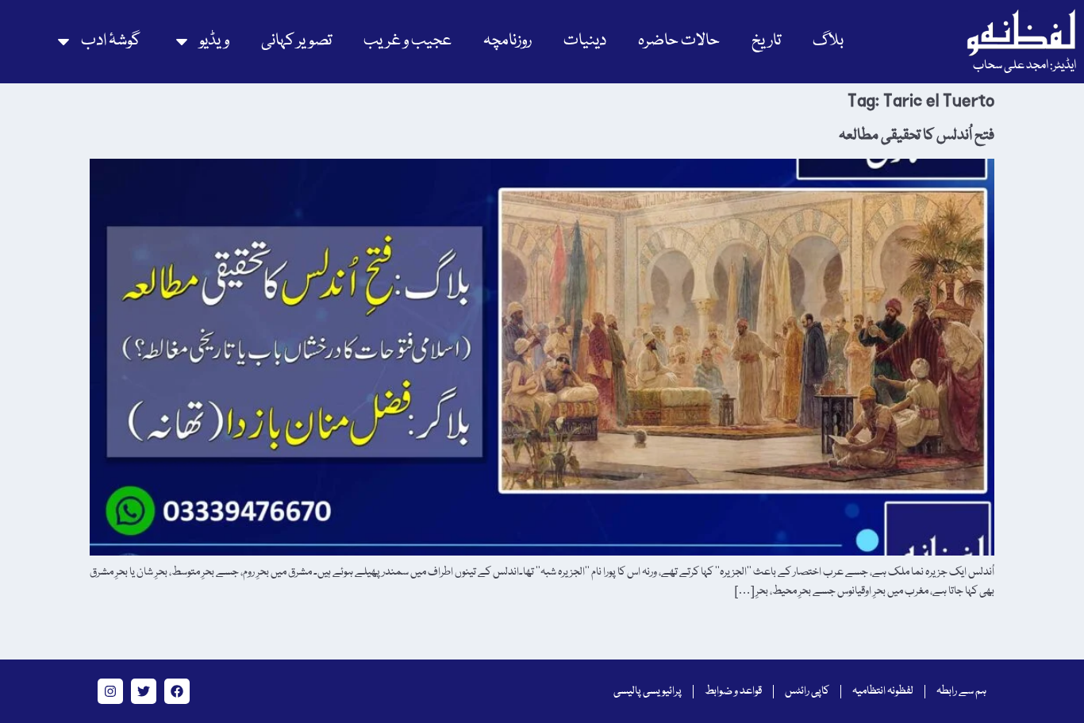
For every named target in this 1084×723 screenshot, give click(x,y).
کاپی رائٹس (807, 691)
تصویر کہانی (296, 41)
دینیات (584, 41)
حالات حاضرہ (679, 41)
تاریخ (766, 41)
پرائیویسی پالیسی (647, 691)
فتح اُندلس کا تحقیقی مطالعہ (916, 136)
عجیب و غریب (407, 41)
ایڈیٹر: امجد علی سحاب (1024, 65)
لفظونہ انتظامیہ (882, 691)
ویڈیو (214, 41)
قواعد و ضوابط (733, 691)
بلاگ (828, 41)
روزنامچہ (507, 41)
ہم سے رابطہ (961, 691)
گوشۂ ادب (110, 41)
